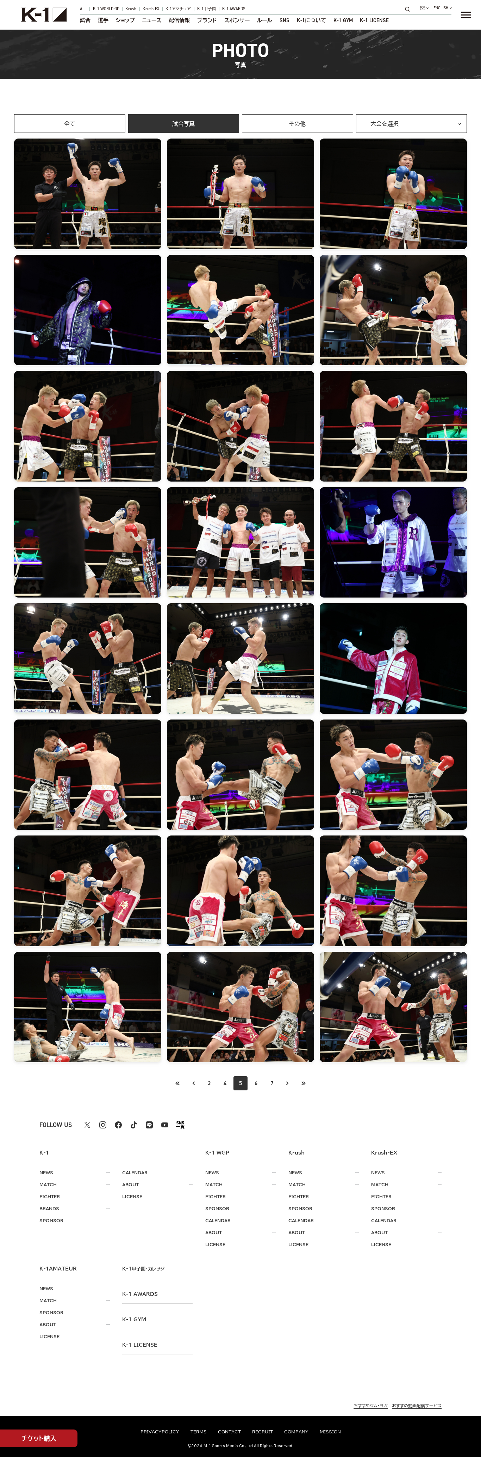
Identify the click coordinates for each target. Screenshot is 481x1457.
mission (330, 1432)
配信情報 (179, 20)
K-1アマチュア (178, 9)
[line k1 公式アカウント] (149, 1125)
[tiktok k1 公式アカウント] (133, 1125)
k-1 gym (134, 1319)
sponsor (51, 1220)
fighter (49, 1196)
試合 (85, 20)
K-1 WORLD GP (106, 9)
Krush (130, 9)
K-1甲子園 (206, 9)
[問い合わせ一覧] (424, 8)
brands (49, 1208)
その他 (297, 124)
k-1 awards (140, 1294)
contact (229, 1432)
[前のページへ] (178, 1083)
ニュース (151, 20)
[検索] (409, 9)
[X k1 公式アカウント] (87, 1125)
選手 (103, 20)
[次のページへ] (287, 1083)
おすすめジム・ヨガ (371, 1405)
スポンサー (237, 20)
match (48, 1184)
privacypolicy (159, 1432)
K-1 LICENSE (374, 20)
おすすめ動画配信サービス (417, 1405)
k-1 (143, 1268)
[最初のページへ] (194, 1083)
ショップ (125, 20)
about (130, 1184)
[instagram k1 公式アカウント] (102, 1125)
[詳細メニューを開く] (466, 15)
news (46, 1172)
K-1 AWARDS (233, 9)
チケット (38, 1438)
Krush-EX (151, 9)
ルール (264, 20)
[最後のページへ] (303, 1083)
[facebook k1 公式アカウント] (118, 1125)
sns (284, 20)
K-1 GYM (343, 20)
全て (69, 124)
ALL (83, 9)
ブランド (207, 20)
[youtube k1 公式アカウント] (164, 1125)
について (311, 20)
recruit (262, 1432)
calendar (135, 1172)
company (296, 1432)
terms (198, 1432)
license (132, 1196)
